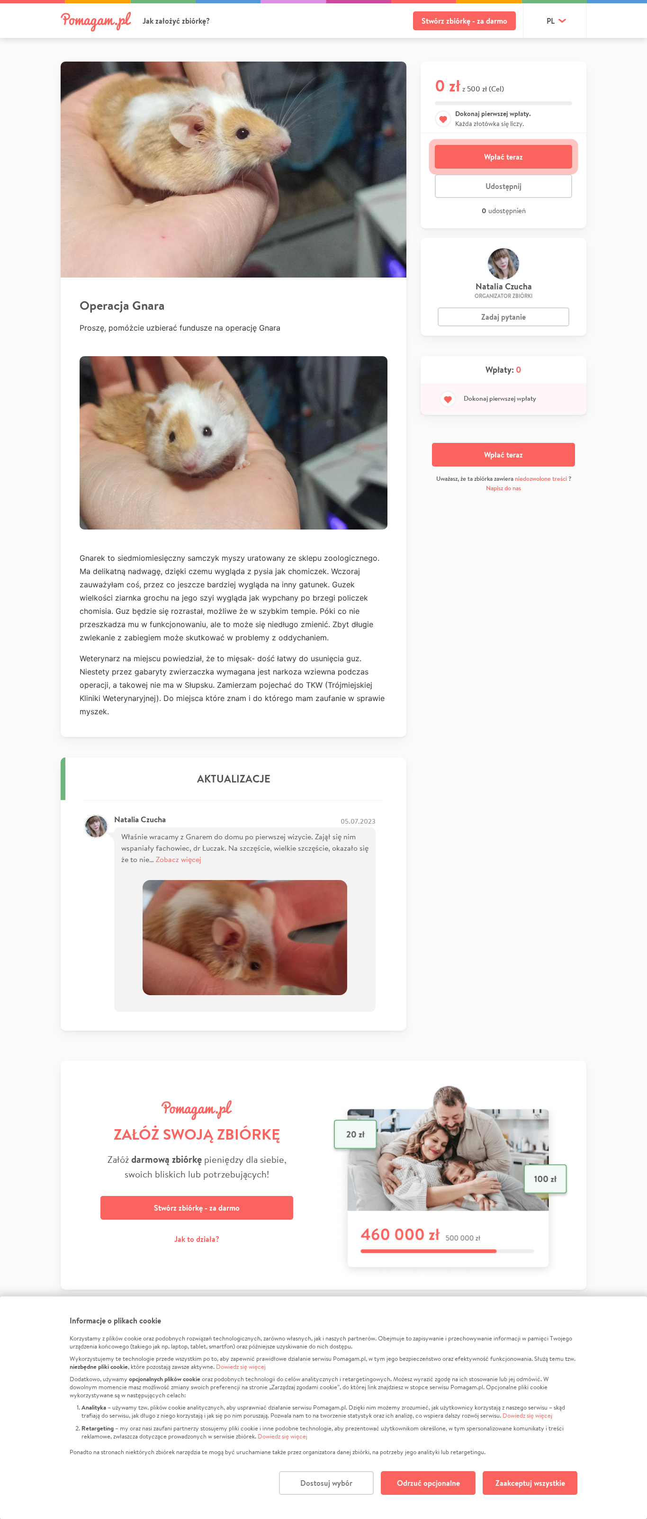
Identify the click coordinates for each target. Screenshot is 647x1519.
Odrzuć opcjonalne (428, 1483)
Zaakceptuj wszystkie (530, 1483)
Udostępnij (503, 186)
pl (551, 21)
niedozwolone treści (541, 479)
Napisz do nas (503, 488)
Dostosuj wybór (326, 1483)
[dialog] (323, 1407)
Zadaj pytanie (503, 317)
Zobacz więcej (178, 859)
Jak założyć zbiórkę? (176, 21)
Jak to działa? (196, 1239)
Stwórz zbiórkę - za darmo (464, 21)
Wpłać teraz (503, 157)
